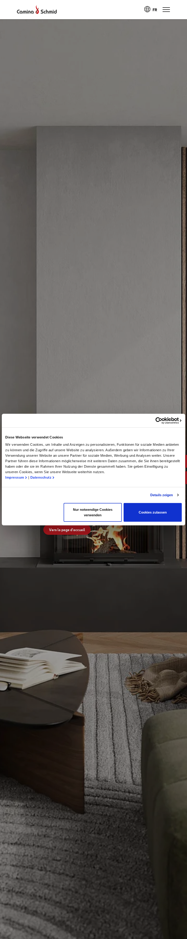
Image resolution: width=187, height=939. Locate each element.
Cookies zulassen (153, 512)
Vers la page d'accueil (67, 529)
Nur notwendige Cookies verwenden (92, 512)
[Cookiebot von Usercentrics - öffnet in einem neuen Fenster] (162, 420)
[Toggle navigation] (166, 9)
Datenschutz (41, 477)
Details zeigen (161, 495)
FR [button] (155, 9)
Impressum (14, 477)
